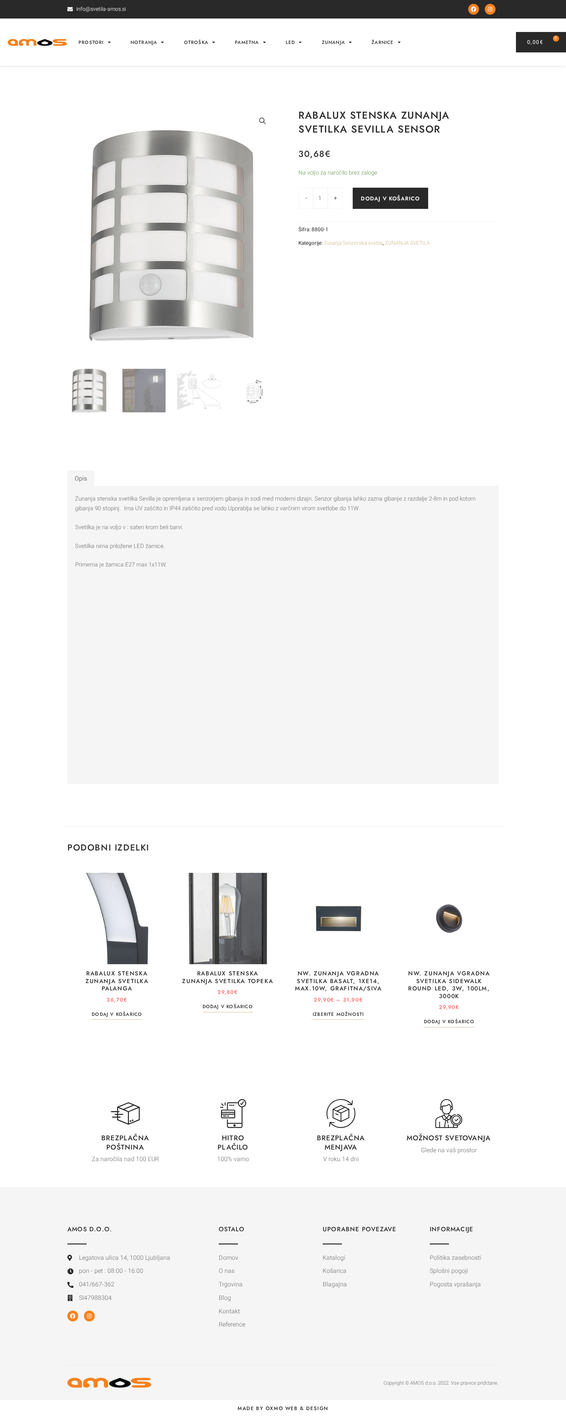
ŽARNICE (383, 42)
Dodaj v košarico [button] (117, 1015)
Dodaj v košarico (390, 198)
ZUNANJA (333, 42)
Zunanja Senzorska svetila (353, 243)
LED (290, 42)
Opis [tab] (81, 478)
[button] (263, 121)
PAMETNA (247, 42)
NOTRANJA (144, 42)
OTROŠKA (196, 42)
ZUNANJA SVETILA (407, 243)
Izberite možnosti (338, 1015)
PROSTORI (91, 42)
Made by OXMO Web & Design (283, 1408)
